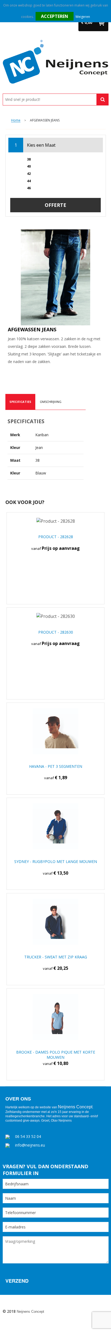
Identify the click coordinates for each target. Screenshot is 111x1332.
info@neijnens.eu (30, 1145)
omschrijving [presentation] (50, 402)
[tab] (20, 402)
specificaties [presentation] (20, 402)
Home (15, 120)
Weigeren (82, 16)
